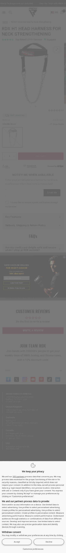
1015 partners (18, 476)
